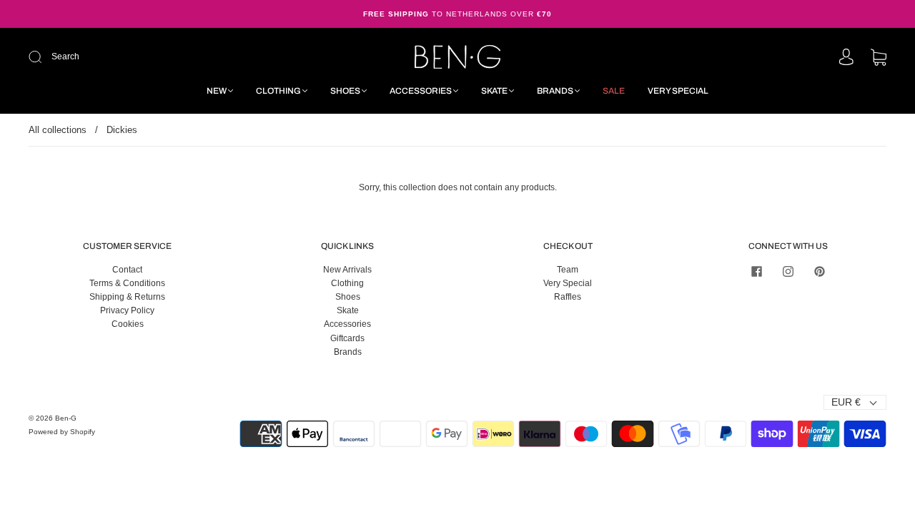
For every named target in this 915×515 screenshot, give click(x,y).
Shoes (345, 91)
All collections (57, 129)
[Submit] (131, 57)
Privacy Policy (127, 310)
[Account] (846, 58)
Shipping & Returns (127, 297)
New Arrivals (347, 270)
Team (567, 270)
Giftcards (347, 338)
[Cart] (878, 59)
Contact (127, 270)
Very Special (678, 91)
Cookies (128, 324)
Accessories (421, 91)
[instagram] (787, 272)
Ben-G (65, 418)
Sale (614, 91)
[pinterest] (819, 272)
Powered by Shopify (62, 432)
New (217, 91)
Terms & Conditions (127, 283)
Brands (555, 91)
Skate (494, 91)
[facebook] (756, 272)
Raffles (567, 297)
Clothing (278, 91)
